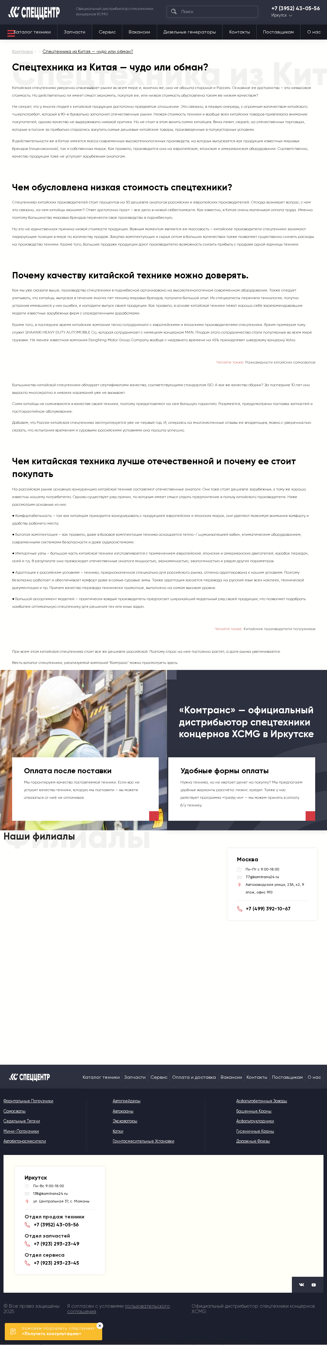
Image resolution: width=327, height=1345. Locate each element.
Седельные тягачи (22, 1121)
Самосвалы (15, 1111)
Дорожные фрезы (253, 1141)
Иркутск (279, 15)
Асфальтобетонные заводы (261, 1101)
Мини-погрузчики (21, 1131)
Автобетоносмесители (25, 1141)
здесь (172, 662)
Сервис (107, 31)
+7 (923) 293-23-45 (56, 1263)
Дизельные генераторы (190, 31)
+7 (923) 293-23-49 (56, 1244)
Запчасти (74, 31)
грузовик (20, 340)
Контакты (239, 31)
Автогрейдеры (127, 1101)
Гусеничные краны (255, 1131)
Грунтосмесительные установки (143, 1141)
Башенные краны (253, 1111)
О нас (314, 31)
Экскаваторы (125, 1121)
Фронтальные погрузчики (28, 1101)
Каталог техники (32, 31)
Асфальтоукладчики (255, 1121)
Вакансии (139, 31)
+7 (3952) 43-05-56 (295, 8)
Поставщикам (278, 31)
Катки (118, 1131)
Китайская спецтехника (34, 87)
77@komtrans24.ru (262, 877)
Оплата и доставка (194, 1077)
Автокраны (123, 1111)
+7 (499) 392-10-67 (268, 909)
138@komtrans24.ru (50, 1193)
